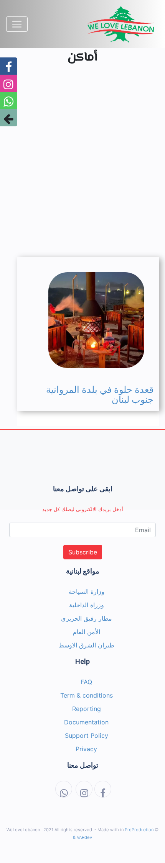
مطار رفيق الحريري (86, 618)
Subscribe (82, 552)
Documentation (86, 722)
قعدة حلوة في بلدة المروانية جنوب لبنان (99, 394)
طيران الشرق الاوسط (86, 645)
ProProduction (139, 829)
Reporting (86, 709)
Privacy (86, 749)
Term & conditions (86, 695)
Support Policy (86, 735)
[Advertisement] (82, 162)
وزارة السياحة (86, 591)
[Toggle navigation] (17, 24)
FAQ (86, 682)
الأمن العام (86, 632)
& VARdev (82, 837)
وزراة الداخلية (86, 605)
